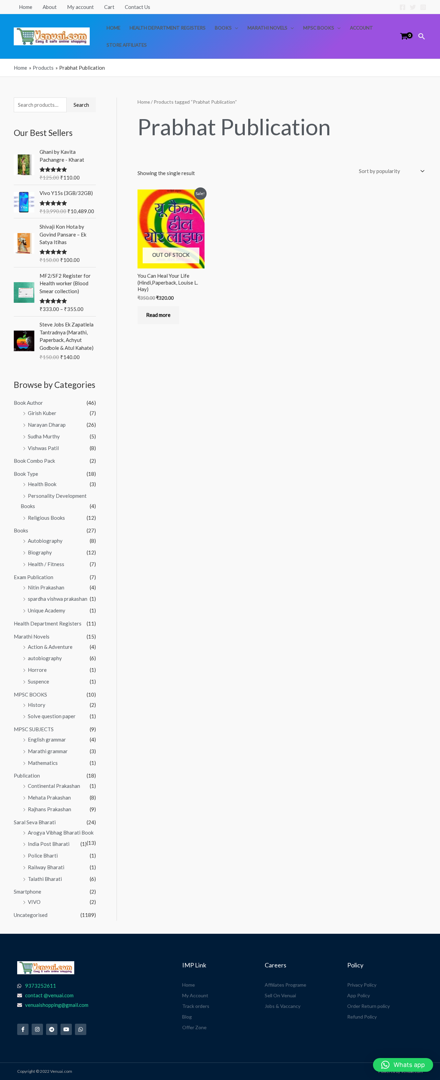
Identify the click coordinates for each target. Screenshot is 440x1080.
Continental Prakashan (54, 786)
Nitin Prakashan (46, 587)
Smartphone (27, 891)
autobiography (45, 658)
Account (361, 28)
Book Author (28, 403)
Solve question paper (52, 716)
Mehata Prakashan (49, 797)
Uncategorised (30, 915)
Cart (109, 7)
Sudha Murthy (44, 436)
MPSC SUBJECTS (34, 729)
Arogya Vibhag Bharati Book (61, 832)
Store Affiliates (127, 45)
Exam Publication (33, 577)
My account (80, 7)
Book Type (26, 474)
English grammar (47, 739)
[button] (421, 36)
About (50, 7)
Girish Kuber (42, 413)
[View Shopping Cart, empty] (403, 36)
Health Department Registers (168, 28)
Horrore (37, 670)
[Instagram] (423, 7)
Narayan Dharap (47, 425)
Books (223, 28)
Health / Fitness (46, 564)
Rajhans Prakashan (49, 809)
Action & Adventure (50, 647)
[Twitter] (413, 7)
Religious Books (46, 518)
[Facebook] (402, 7)
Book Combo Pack (34, 461)
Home (25, 7)
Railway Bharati (46, 867)
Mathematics (43, 763)
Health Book (42, 484)
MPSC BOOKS (318, 28)
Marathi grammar (48, 751)
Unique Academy (46, 610)
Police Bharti (43, 855)
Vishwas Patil (43, 448)
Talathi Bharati (45, 879)
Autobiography (45, 541)
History (36, 705)
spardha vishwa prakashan (57, 599)
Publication (27, 775)
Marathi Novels (267, 28)
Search (81, 105)
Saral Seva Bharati (35, 822)
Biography (40, 552)
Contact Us (137, 7)
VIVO (34, 902)
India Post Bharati (48, 844)
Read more (158, 315)
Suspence (38, 681)
